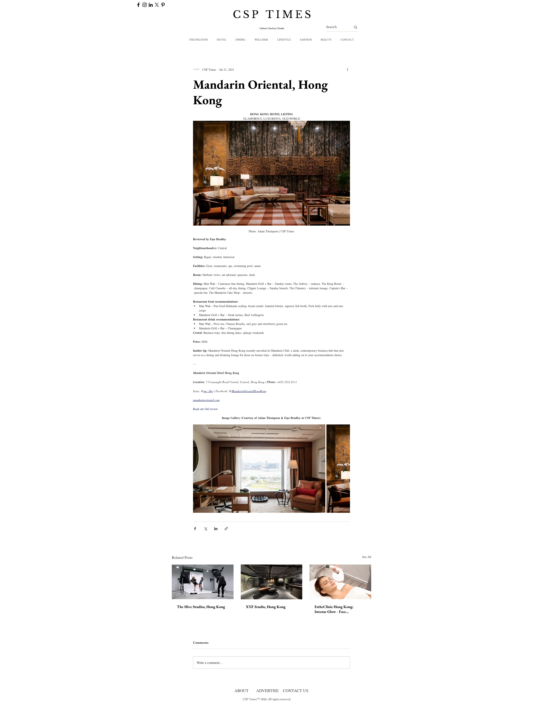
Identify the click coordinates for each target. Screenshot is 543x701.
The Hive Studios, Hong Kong (201, 606)
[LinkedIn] (151, 5)
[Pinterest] (163, 5)
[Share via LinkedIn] (216, 529)
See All (366, 557)
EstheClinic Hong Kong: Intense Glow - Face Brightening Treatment (334, 609)
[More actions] (347, 69)
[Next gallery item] (345, 468)
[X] (157, 5)
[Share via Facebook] (195, 529)
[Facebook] (138, 5)
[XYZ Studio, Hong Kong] (271, 582)
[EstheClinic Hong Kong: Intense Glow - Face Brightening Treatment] (340, 582)
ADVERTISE (267, 690)
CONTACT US (295, 690)
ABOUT (241, 690)
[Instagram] (144, 5)
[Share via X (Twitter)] (205, 529)
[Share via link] (226, 529)
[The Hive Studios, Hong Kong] (203, 582)
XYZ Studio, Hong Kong (265, 606)
